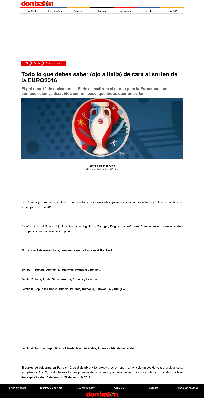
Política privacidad (16, 387)
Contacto (119, 387)
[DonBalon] (25, 63)
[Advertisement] (102, 37)
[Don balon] (98, 3)
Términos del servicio (51, 387)
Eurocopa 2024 (53, 63)
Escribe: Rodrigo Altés (102, 165)
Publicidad (153, 387)
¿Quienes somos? (85, 387)
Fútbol (37, 63)
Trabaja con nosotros (187, 387)
